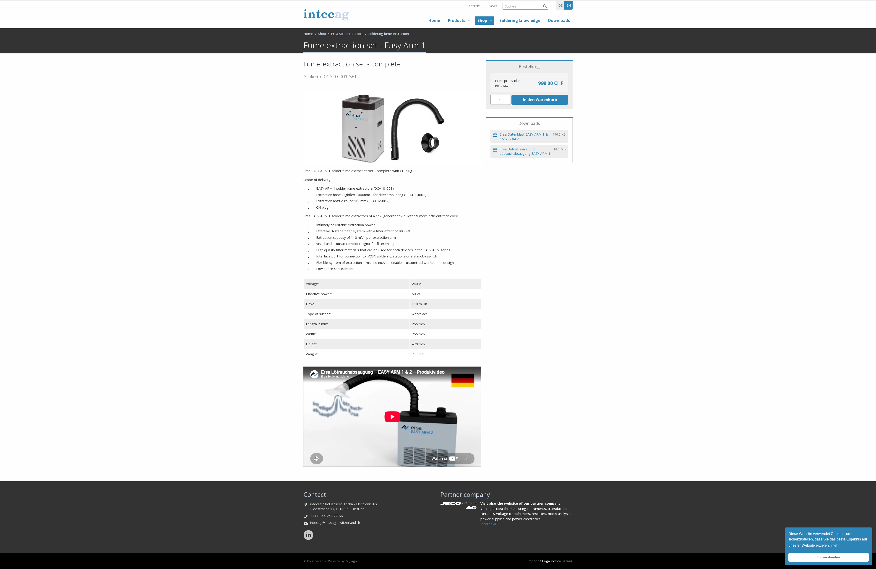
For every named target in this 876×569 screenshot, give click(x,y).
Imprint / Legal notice (544, 561)
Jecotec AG (489, 524)
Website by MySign (342, 561)
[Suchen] (545, 6)
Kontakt (474, 6)
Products (456, 20)
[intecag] (326, 14)
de (560, 5)
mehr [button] (835, 545)
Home (434, 20)
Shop (482, 20)
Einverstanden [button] (828, 557)
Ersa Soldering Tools (347, 33)
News (493, 6)
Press (568, 561)
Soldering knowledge (519, 20)
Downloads (559, 20)
